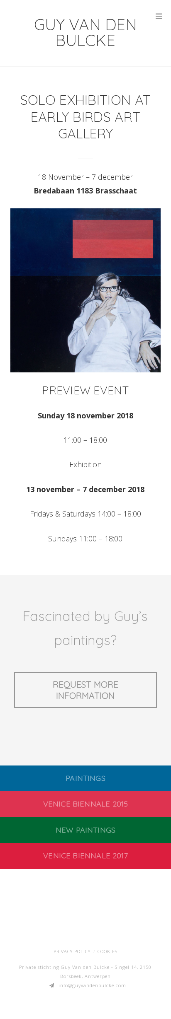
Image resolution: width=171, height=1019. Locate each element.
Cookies (107, 951)
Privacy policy (72, 951)
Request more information (85, 690)
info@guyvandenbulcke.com (92, 985)
